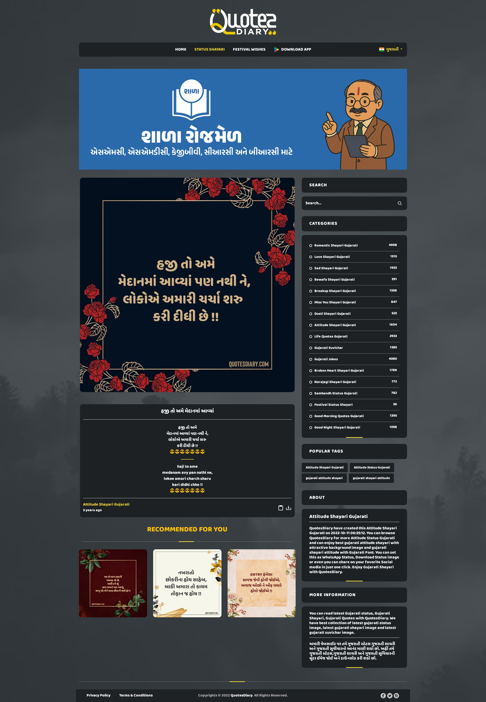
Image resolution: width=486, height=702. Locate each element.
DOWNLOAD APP (296, 49)
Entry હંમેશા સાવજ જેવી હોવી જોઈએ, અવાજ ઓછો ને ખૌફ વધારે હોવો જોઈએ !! (261, 583)
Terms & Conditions (136, 695)
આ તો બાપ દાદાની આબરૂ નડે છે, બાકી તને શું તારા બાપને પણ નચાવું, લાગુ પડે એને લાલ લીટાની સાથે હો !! (113, 583)
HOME (180, 49)
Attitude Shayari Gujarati (106, 504)
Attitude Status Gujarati (372, 467)
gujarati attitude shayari (324, 478)
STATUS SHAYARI (209, 49)
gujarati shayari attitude (371, 478)
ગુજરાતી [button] (392, 49)
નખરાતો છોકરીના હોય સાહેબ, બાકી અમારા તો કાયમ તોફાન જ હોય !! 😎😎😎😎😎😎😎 (187, 583)
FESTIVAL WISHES (249, 49)
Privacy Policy (98, 695)
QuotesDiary (241, 695)
